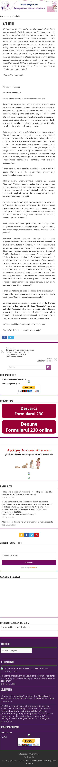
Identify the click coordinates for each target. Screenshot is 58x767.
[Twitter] (31, 535)
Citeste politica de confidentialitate (16, 627)
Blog (9, 16)
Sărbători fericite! (44, 360)
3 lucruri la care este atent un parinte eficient (27, 668)
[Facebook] (26, 535)
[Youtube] (36, 535)
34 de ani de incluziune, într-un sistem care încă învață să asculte (27, 522)
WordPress (34, 754)
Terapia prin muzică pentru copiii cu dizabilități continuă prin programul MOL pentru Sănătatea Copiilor (20, 352)
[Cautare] (48, 367)
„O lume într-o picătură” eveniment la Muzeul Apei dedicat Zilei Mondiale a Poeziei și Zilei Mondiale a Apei (27, 697)
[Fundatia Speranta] (29, 6)
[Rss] (21, 535)
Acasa (2, 16)
